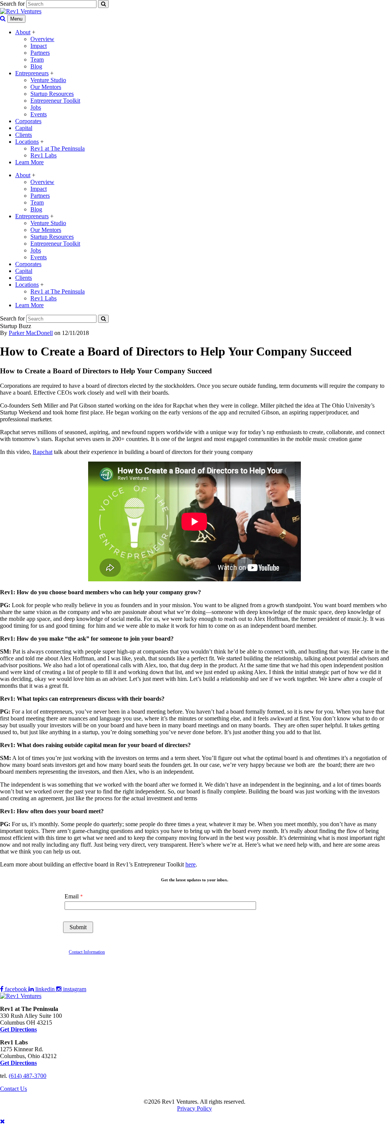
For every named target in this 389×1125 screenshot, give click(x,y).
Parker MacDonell (31, 333)
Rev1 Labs (43, 155)
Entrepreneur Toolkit (55, 100)
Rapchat (42, 452)
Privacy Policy (194, 1108)
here (190, 864)
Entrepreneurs (32, 73)
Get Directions (18, 1063)
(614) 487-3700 (27, 1076)
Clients (23, 135)
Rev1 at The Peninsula (57, 148)
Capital (23, 128)
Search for (12, 3)
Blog (36, 66)
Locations (27, 141)
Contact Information (87, 952)
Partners (40, 52)
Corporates (28, 121)
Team (37, 59)
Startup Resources (52, 93)
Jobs (35, 107)
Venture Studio (48, 80)
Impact (38, 46)
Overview (42, 39)
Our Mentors (45, 87)
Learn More (29, 162)
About (22, 32)
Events (38, 114)
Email (72, 896)
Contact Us (13, 1088)
